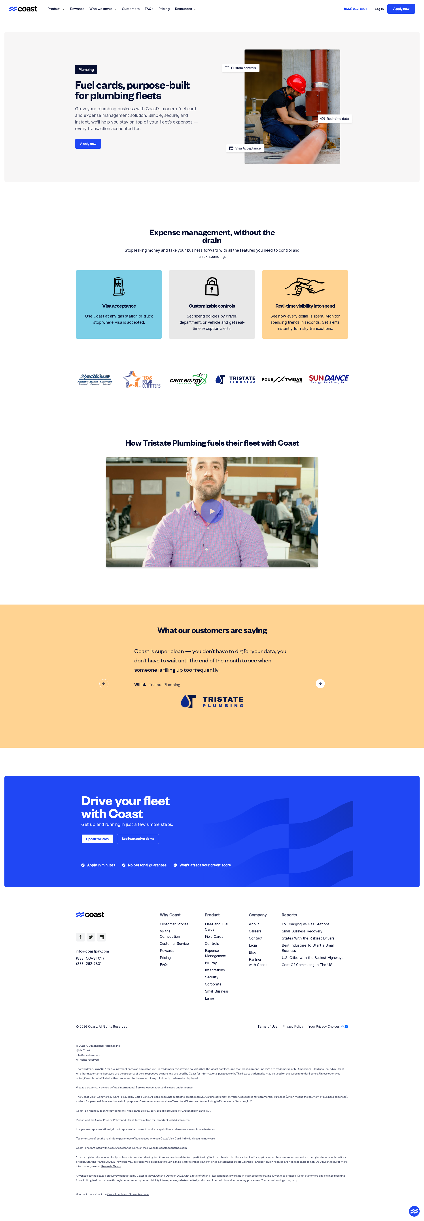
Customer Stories (174, 924)
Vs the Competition (170, 934)
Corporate (213, 984)
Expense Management (216, 953)
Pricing (165, 957)
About (254, 924)
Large (209, 998)
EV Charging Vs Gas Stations (305, 924)
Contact (256, 938)
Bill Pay (211, 963)
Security (211, 977)
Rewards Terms (111, 1166)
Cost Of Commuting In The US (307, 964)
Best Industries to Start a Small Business (308, 948)
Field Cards (214, 936)
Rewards (167, 950)
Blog (252, 952)
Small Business (217, 991)
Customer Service (174, 943)
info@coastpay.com (92, 951)
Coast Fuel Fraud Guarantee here (128, 1194)
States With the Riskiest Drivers (308, 938)
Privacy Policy (293, 1026)
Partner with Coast (258, 962)
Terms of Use (267, 1026)
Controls (212, 943)
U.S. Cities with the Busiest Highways (312, 957)
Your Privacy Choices (324, 1026)
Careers (255, 931)
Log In (379, 8)
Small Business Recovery (302, 931)
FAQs (164, 964)
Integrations (215, 970)
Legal (253, 945)
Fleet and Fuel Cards (216, 927)
